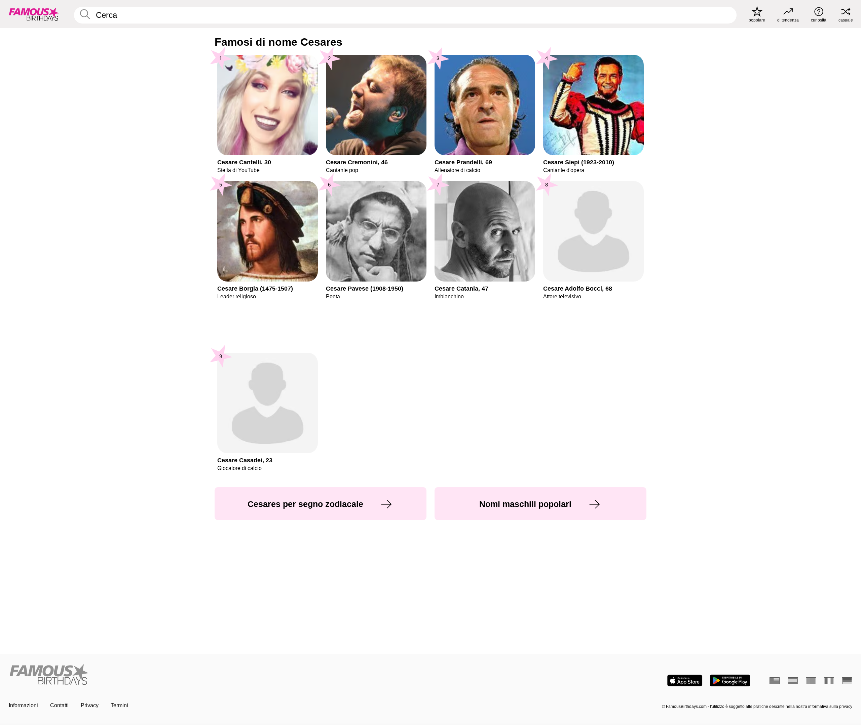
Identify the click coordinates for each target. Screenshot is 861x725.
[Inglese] (775, 680)
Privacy (90, 705)
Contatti (59, 705)
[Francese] (829, 680)
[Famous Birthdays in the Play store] (730, 680)
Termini (119, 705)
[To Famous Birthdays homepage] (34, 14)
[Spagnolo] (793, 680)
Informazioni (23, 705)
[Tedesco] (847, 680)
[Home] (217, 675)
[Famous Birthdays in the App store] (685, 680)
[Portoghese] (811, 680)
